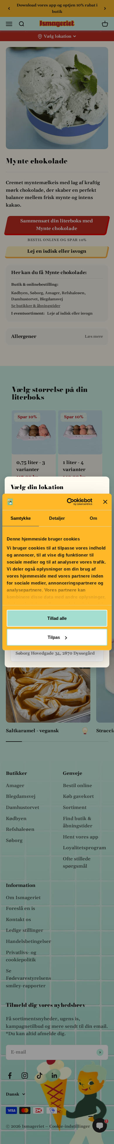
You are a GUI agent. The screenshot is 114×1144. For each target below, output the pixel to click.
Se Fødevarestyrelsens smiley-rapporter (28, 978)
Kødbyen (16, 819)
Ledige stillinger (24, 930)
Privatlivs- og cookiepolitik (21, 956)
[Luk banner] (105, 502)
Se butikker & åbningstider (35, 306)
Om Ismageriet (23, 898)
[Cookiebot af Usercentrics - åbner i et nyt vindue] (69, 502)
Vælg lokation (57, 36)
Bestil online (77, 786)
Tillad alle (57, 617)
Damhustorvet (22, 807)
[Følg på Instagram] (25, 1076)
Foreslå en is (20, 908)
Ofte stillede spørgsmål (77, 862)
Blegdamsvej (20, 796)
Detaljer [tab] (57, 517)
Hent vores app (80, 837)
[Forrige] (9, 8)
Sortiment (75, 807)
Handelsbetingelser (28, 941)
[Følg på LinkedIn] (54, 1076)
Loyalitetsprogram (84, 848)
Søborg (14, 840)
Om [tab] (93, 517)
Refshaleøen (20, 829)
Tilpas (54, 637)
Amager (15, 786)
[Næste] (105, 8)
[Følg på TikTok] (40, 1076)
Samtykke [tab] (21, 517)
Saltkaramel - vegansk (32, 731)
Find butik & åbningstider (77, 822)
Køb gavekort (78, 796)
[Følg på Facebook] (10, 1076)
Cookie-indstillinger (69, 1126)
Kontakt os (18, 919)
